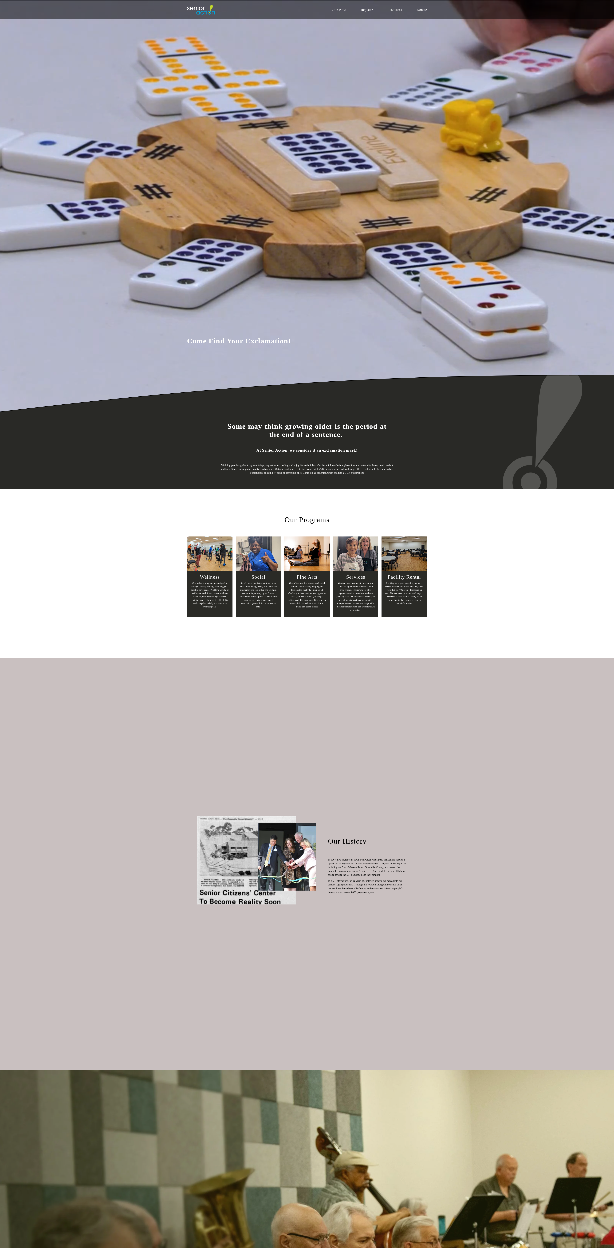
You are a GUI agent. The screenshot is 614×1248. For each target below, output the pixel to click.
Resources (394, 10)
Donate (422, 10)
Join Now (339, 10)
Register (367, 10)
